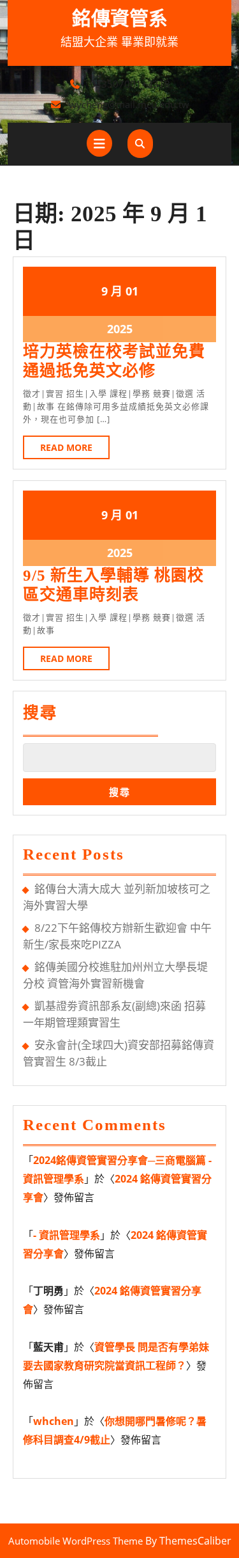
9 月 (111, 291)
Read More (75, 450)
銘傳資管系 (120, 18)
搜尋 (40, 712)
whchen (53, 1421)
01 (132, 291)
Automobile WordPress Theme (75, 1540)
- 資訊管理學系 (66, 1235)
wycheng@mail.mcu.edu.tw (129, 104)
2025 (120, 328)
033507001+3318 (130, 83)
